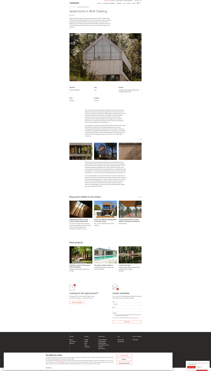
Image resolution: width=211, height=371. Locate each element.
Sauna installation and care (103, 344)
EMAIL (114, 307)
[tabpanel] (80, 151)
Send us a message (77, 302)
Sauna (85, 344)
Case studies (87, 346)
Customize (124, 359)
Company (128, 3)
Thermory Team (72, 341)
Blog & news (71, 343)
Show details (48, 367)
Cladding (86, 339)
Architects (113, 0)
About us (71, 339)
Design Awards (107, 0)
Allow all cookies (124, 355)
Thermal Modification (102, 339)
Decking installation (102, 341)
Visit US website (191, 367)
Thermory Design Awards (202, 370)
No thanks (199, 367)
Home (70, 6)
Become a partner (119, 0)
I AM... (114, 301)
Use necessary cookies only (124, 363)
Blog (124, 3)
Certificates (100, 346)
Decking (86, 341)
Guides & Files (137, 0)
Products (99, 3)
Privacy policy (135, 339)
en (141, 0)
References (119, 3)
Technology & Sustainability (109, 3)
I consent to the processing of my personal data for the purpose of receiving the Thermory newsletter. (128, 315)
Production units (121, 341)
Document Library (101, 348)
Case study (75, 6)
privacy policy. (136, 317)
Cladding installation (102, 343)
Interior (85, 343)
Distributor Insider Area (128, 0)
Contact (134, 3)
